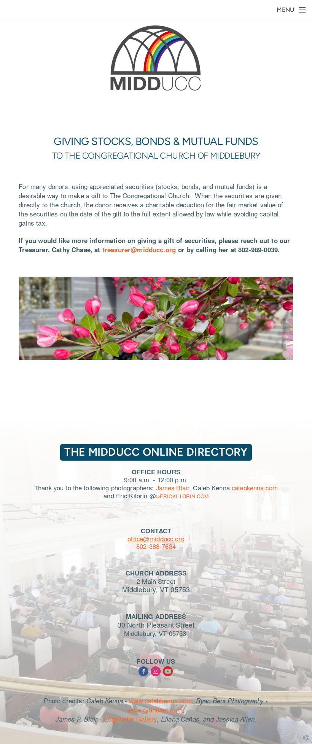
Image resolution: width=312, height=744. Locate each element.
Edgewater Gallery (130, 718)
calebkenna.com (255, 487)
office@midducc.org (155, 538)
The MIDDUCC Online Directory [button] (155, 451)
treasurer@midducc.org (139, 249)
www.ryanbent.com (155, 709)
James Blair (172, 487)
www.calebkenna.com (160, 700)
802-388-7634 (156, 546)
